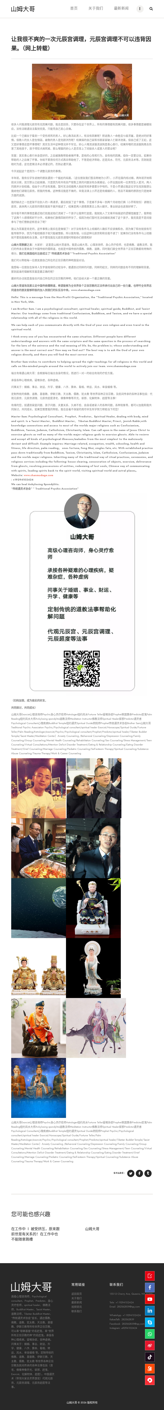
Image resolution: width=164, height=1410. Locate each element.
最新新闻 (76, 1302)
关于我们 (76, 1298)
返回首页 (76, 1294)
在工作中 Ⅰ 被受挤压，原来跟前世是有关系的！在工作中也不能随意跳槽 (35, 1233)
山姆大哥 (92, 1228)
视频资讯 (76, 1307)
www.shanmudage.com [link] (38, 475)
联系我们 (76, 1311)
